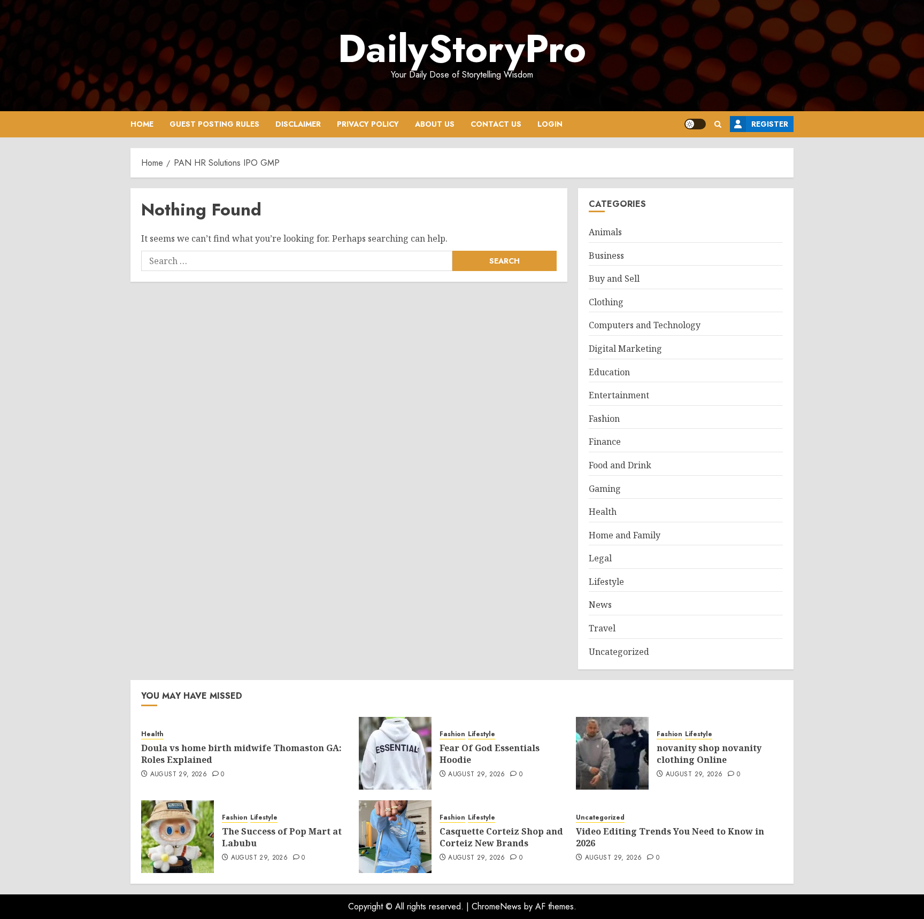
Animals (605, 232)
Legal (600, 558)
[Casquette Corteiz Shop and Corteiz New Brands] (395, 836)
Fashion (604, 418)
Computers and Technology (644, 325)
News (600, 605)
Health (603, 512)
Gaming (605, 489)
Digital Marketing (625, 348)
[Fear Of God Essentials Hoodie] (395, 753)
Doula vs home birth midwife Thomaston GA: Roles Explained (241, 754)
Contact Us (496, 124)
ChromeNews (496, 906)
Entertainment (619, 395)
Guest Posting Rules (214, 124)
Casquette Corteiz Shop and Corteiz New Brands (501, 837)
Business (606, 255)
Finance (605, 441)
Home (141, 124)
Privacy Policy (368, 124)
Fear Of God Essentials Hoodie (490, 754)
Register (769, 124)
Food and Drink (620, 465)
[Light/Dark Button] (695, 124)
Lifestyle (606, 582)
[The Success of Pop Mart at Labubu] (177, 836)
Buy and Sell (614, 278)
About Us (435, 124)
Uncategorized (619, 652)
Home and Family (624, 535)
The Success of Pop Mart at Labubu (282, 837)
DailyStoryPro (462, 48)
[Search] (718, 124)
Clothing (606, 302)
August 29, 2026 (178, 774)
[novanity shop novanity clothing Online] (612, 753)
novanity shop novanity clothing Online (709, 754)
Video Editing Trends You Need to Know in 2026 (670, 837)
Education (609, 372)
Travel (602, 628)
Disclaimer (298, 124)
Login (550, 124)
